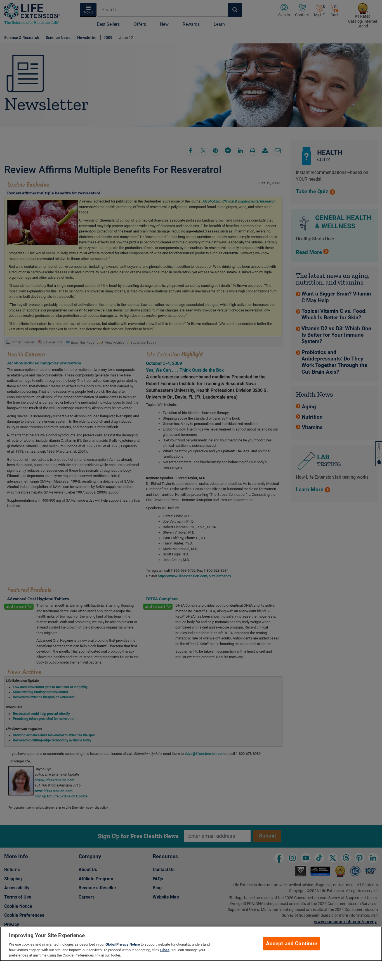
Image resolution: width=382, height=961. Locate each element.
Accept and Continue (291, 944)
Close (164, 950)
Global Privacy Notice (122, 944)
